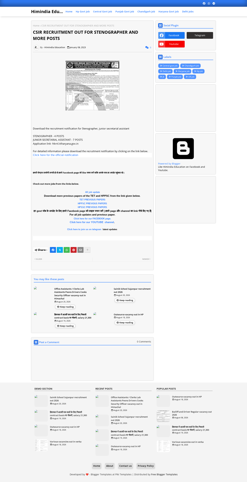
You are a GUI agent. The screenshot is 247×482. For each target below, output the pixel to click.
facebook (174, 35)
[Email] (80, 250)
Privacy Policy (146, 465)
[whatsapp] (209, 3)
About (109, 465)
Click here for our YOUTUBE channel (92, 222)
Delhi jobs (188, 11)
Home (69, 11)
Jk (163, 76)
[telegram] (214, 3)
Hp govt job (83, 11)
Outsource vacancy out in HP (128, 314)
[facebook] (204, 3)
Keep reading (67, 306)
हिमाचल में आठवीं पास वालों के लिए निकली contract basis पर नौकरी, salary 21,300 (72, 316)
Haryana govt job (168, 11)
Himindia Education (51, 11)
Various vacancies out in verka (65, 441)
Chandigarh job (146, 11)
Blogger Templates (101, 474)
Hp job (200, 71)
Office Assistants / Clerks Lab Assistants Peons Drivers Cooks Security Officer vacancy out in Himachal (70, 293)
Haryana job (184, 71)
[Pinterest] (74, 250)
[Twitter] (60, 250)
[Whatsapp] (67, 250)
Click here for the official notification (55, 155)
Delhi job (167, 71)
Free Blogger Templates (164, 474)
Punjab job (176, 76)
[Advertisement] (185, 108)
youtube (174, 44)
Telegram (200, 35)
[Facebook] (53, 250)
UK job (191, 76)
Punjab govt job (124, 11)
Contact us (125, 465)
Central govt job (102, 11)
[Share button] (87, 250)
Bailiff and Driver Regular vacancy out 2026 (192, 413)
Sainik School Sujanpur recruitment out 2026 (132, 290)
